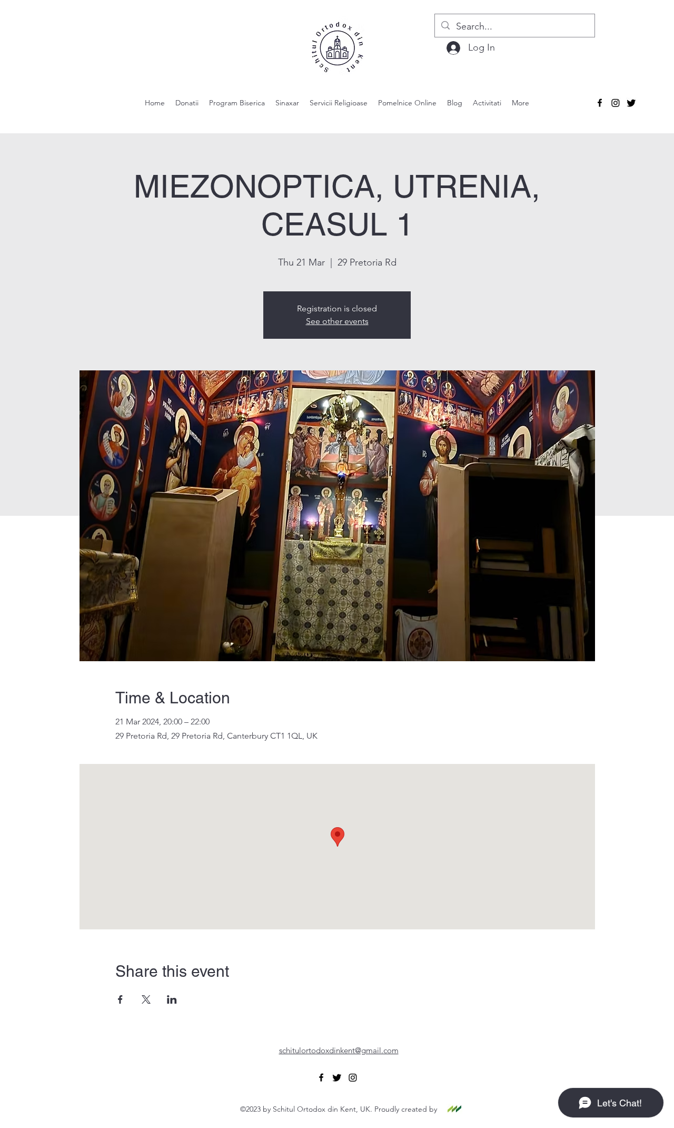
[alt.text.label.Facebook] (599, 102)
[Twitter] (631, 102)
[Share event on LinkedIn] (172, 999)
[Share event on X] (146, 999)
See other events (337, 321)
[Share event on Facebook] (120, 999)
